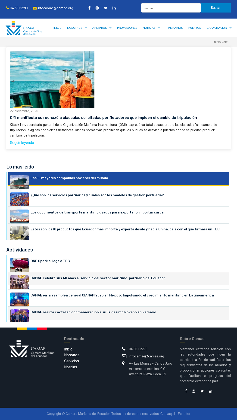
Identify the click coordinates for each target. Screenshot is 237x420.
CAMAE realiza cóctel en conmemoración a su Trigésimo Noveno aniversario (93, 312)
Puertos (194, 27)
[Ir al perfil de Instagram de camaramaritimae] (97, 8)
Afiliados (99, 27)
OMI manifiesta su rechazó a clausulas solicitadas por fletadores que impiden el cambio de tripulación (103, 117)
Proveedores (127, 27)
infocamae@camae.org (146, 356)
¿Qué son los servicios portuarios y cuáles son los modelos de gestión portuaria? (97, 195)
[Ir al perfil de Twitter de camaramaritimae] (105, 8)
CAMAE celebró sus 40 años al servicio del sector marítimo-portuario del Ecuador (98, 278)
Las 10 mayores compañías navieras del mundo (69, 177)
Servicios (71, 361)
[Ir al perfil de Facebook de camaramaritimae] (89, 8)
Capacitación (217, 27)
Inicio (57, 27)
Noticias (149, 27)
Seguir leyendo (22, 143)
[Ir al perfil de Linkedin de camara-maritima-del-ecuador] (114, 8)
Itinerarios (174, 27)
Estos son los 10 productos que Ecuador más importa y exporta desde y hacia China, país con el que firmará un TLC (125, 229)
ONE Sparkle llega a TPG (50, 260)
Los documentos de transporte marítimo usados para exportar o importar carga (97, 212)
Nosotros (74, 27)
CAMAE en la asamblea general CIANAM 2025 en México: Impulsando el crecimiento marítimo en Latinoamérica (122, 295)
